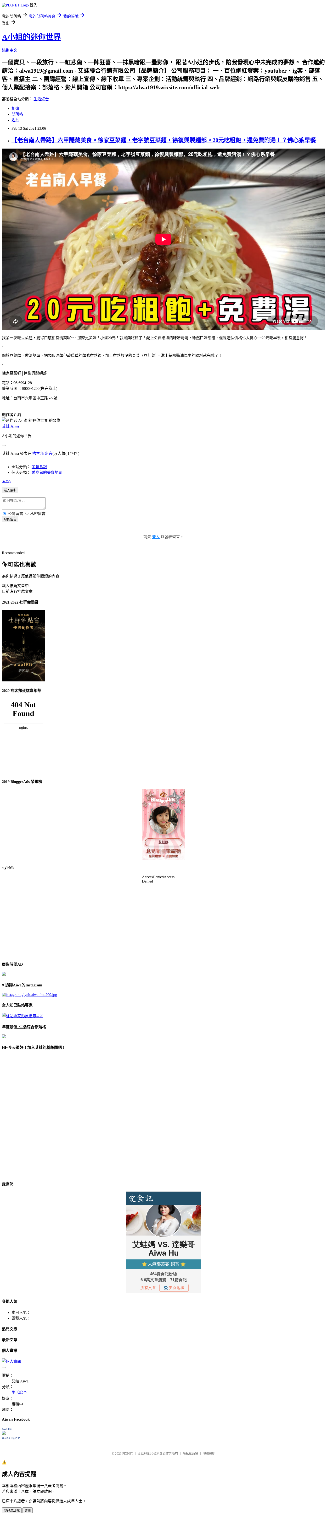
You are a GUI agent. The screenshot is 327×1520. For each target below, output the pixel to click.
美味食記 (39, 467)
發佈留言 (10, 519)
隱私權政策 (190, 1453)
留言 (48, 453)
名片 (15, 120)
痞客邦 (38, 453)
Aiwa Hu (6, 1429)
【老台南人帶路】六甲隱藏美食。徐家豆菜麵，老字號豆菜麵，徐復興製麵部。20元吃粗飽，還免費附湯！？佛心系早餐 (163, 140)
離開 (27, 1510)
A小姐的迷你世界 (31, 37)
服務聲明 (209, 1453)
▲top (6, 481)
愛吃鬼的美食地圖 (47, 473)
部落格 (17, 114)
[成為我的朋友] (29, 995)
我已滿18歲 (12, 1510)
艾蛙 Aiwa (10, 426)
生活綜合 (41, 99)
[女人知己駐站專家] (22, 1016)
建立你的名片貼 (11, 1438)
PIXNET (127, 1453)
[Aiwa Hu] (4, 1433)
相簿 (15, 109)
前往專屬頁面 (163, 824)
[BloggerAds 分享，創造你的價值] (163, 804)
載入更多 (10, 490)
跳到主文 (9, 50)
